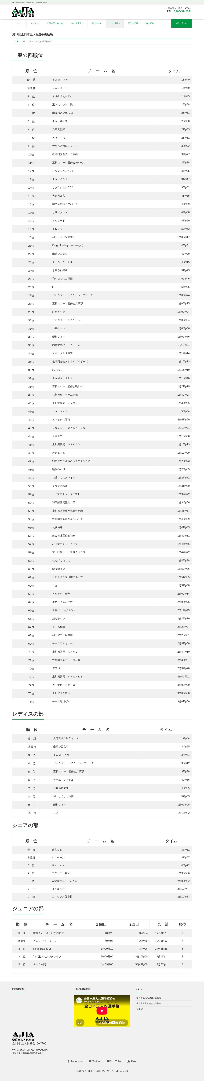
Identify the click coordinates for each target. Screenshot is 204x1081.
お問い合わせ (181, 23)
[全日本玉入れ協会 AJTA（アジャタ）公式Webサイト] (23, 11)
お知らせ (34, 23)
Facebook (76, 1061)
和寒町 (139, 1009)
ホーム (19, 23)
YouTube (115, 1061)
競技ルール (97, 23)
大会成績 (114, 23)
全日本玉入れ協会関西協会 (148, 997)
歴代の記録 (133, 23)
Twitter (96, 1061)
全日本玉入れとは (55, 23)
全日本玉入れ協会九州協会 (148, 1003)
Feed (133, 1061)
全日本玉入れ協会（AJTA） (97, 1071)
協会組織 (150, 23)
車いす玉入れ (77, 23)
